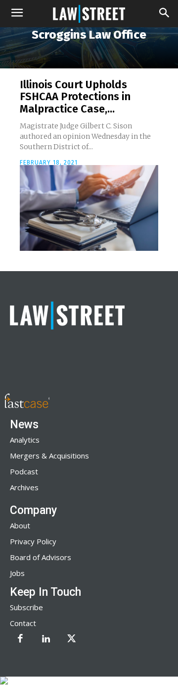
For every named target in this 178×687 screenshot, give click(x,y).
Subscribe (26, 607)
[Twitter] (71, 639)
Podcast (24, 471)
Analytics (25, 440)
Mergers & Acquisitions (49, 455)
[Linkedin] (46, 639)
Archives (24, 487)
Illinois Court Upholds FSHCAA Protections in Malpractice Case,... (75, 96)
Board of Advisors (40, 557)
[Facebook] (20, 639)
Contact (23, 623)
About (20, 525)
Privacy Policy (33, 541)
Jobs (17, 573)
